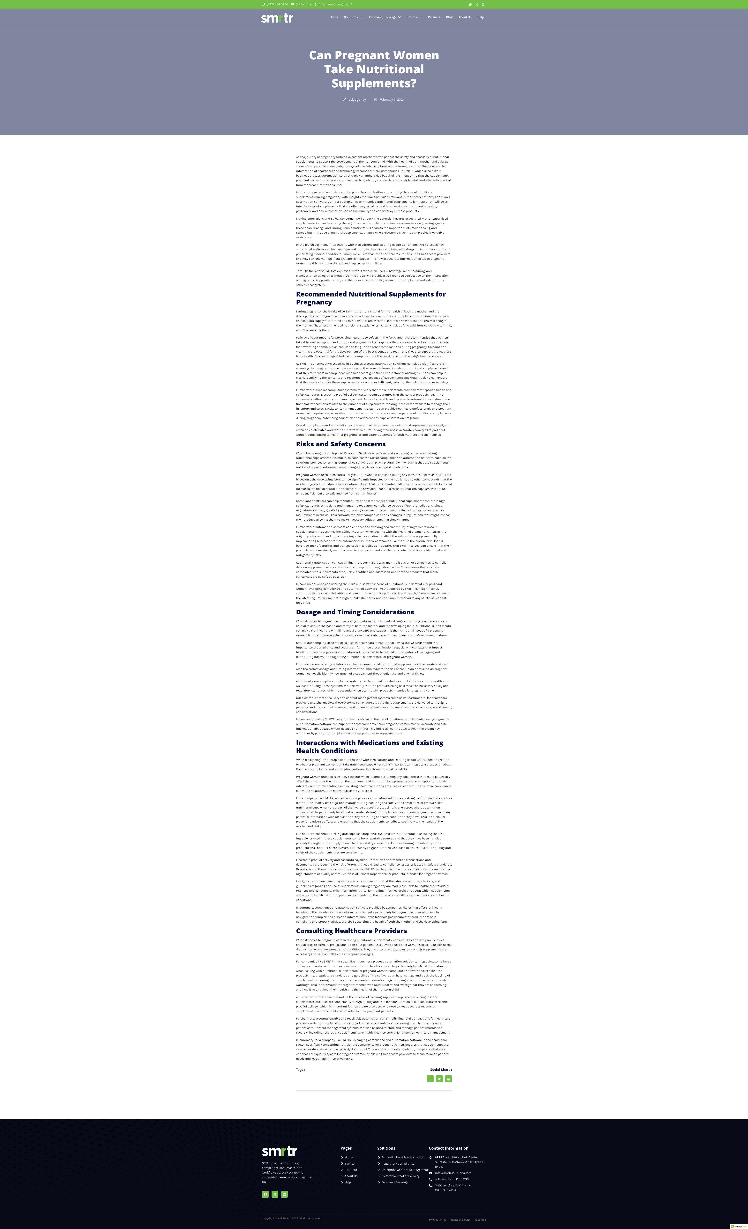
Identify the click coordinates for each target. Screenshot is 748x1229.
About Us (465, 17)
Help (480, 17)
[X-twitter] (476, 4)
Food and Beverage (382, 17)
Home (334, 17)
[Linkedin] (483, 4)
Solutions (351, 17)
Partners (434, 17)
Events (412, 17)
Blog (449, 17)
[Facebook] (470, 4)
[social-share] (430, 1078)
